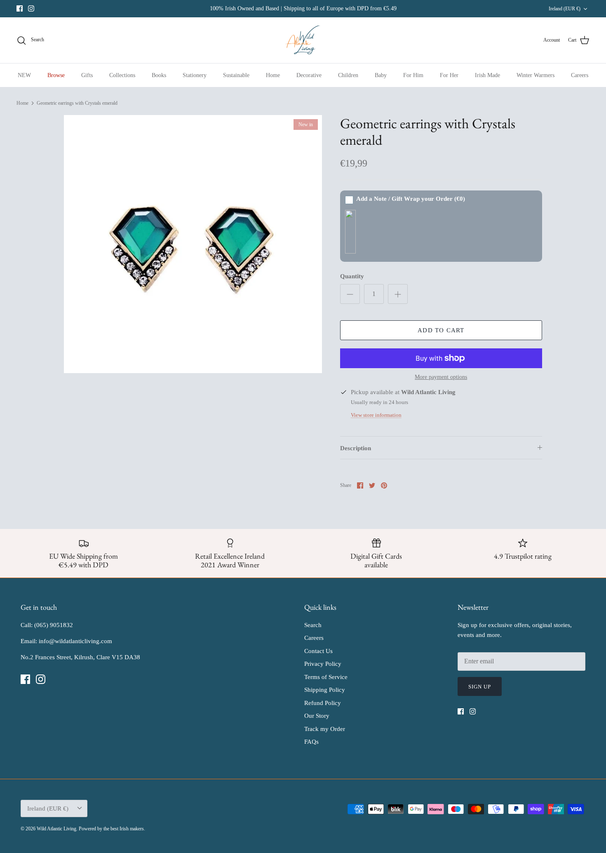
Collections (122, 75)
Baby (381, 75)
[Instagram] (31, 8)
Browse (56, 75)
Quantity (352, 276)
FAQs (311, 741)
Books (159, 75)
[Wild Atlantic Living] (303, 40)
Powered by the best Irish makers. (112, 829)
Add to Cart (441, 330)
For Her (449, 75)
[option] (193, 244)
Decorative (309, 75)
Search (313, 625)
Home (273, 75)
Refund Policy (322, 703)
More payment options (441, 377)
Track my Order (324, 729)
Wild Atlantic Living (56, 829)
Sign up (479, 687)
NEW (24, 75)
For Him (413, 75)
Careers (579, 75)
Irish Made (487, 75)
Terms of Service (326, 677)
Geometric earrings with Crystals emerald (77, 103)
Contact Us (318, 651)
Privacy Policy (322, 663)
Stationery (195, 75)
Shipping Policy (324, 689)
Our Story (316, 715)
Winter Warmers (535, 75)
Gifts (87, 75)
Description (355, 448)
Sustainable (236, 75)
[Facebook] (19, 8)
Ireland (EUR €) (564, 9)
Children (348, 75)
